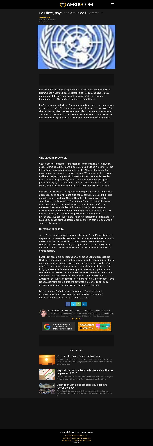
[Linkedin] (84, 304)
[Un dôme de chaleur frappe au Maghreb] (47, 360)
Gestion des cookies (85, 440)
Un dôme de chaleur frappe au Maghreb (78, 356)
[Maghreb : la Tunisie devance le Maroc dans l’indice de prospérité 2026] (47, 374)
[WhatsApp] (78, 304)
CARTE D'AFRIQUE (71, 436)
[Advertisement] (76, 79)
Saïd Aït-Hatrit (44, 17)
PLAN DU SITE (83, 436)
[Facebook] (68, 304)
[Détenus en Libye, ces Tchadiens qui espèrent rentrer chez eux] (47, 388)
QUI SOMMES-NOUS (69, 438)
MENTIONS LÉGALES (83, 438)
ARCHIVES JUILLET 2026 (70, 440)
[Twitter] (73, 304)
